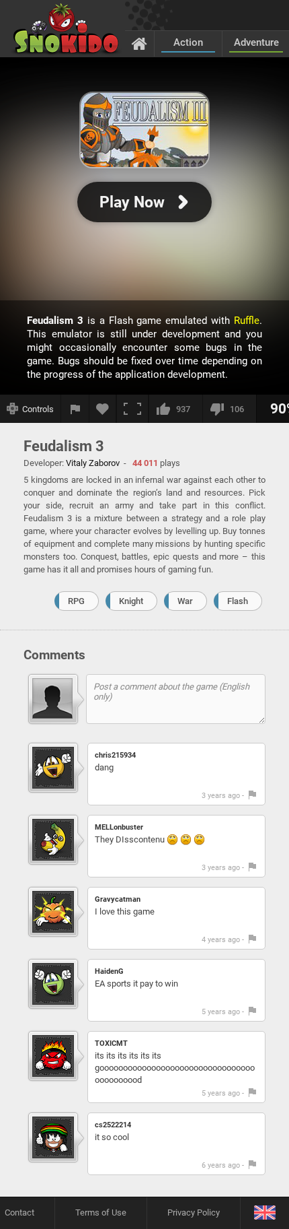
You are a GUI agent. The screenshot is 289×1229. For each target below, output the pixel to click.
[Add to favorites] (102, 409)
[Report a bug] (75, 409)
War (185, 601)
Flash (237, 601)
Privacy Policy (193, 1212)
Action (188, 42)
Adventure (256, 42)
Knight (131, 601)
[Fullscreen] (132, 409)
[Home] (139, 43)
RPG (76, 601)
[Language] (264, 1213)
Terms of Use (100, 1212)
